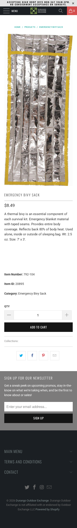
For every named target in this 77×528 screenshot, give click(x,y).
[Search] (62, 11)
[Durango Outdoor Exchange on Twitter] (27, 488)
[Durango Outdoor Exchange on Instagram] (42, 488)
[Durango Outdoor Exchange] (38, 10)
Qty (7, 306)
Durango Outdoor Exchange (32, 500)
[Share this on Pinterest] (43, 355)
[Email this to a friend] (54, 355)
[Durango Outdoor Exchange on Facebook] (34, 488)
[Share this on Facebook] (32, 355)
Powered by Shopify (47, 509)
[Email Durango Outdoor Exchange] (49, 488)
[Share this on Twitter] (21, 355)
